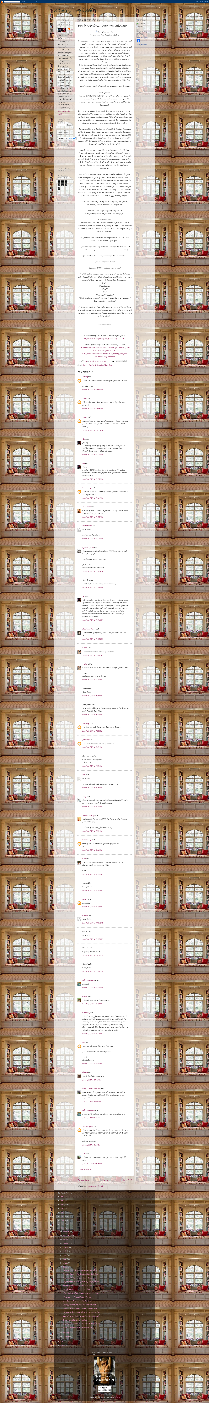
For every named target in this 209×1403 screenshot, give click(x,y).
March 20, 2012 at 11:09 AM (92, 479)
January (66, 1337)
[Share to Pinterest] (125, 361)
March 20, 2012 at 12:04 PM (92, 620)
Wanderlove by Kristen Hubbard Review (77, 1297)
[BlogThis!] (119, 361)
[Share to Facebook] (123, 361)
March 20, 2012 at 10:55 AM (92, 409)
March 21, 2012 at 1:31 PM (92, 1004)
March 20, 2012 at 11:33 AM (92, 588)
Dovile (84, 996)
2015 (63, 1216)
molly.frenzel (87, 526)
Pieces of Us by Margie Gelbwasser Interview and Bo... (82, 1312)
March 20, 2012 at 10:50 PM (92, 923)
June (65, 1255)
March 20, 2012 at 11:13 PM (92, 972)
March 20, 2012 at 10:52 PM (92, 939)
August (65, 1247)
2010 (63, 1345)
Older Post (126, 1180)
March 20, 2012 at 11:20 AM (92, 517)
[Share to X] (121, 361)
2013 (63, 1224)
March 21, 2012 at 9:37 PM (92, 1034)
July (65, 1251)
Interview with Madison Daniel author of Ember (80, 1309)
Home (105, 1180)
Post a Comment (85, 1170)
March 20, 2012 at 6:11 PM (92, 850)
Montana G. (86, 488)
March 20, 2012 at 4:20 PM (92, 766)
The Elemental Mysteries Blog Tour (75, 1320)
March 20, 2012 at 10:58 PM (92, 955)
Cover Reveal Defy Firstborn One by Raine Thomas (80, 1270)
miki (83, 775)
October (66, 1240)
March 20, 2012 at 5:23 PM (92, 807)
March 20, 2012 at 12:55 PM (92, 639)
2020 (63, 1197)
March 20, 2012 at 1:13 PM (92, 680)
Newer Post (83, 1180)
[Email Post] (112, 361)
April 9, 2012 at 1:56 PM (91, 1145)
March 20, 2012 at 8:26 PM (92, 891)
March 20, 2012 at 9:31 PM (92, 907)
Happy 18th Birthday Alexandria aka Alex (77, 1328)
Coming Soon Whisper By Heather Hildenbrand (79, 1305)
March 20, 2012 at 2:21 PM (92, 715)
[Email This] (117, 361)
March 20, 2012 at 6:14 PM (92, 874)
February (66, 1333)
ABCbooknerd (87, 1127)
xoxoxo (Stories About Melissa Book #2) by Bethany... (82, 1324)
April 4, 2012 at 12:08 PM (91, 1102)
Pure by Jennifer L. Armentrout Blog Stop (97, 365)
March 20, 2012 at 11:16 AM (92, 498)
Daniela (85, 916)
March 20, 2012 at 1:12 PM (92, 655)
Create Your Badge (142, 44)
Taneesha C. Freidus (142, 37)
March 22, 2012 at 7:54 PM (92, 1064)
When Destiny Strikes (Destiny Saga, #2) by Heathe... (81, 1293)
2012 (63, 1228)
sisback (85, 377)
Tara (84, 859)
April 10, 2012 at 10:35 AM (92, 1164)
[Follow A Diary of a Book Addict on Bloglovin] (67, 139)
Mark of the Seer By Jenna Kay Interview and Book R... (82, 1316)
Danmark (85, 1013)
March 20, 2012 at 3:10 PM (92, 747)
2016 (63, 1213)
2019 (63, 1201)
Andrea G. (86, 724)
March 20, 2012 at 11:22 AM (92, 539)
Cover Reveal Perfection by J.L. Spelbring (77, 1301)
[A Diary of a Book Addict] (104, 1385)
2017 (63, 1208)
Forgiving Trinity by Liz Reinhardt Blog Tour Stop (80, 1274)
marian (84, 899)
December (66, 1232)
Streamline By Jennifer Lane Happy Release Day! (80, 1278)
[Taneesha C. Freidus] (138, 42)
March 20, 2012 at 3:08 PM (92, 731)
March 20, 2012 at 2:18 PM (92, 696)
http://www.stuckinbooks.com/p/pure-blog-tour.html (104, 338)
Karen (84, 398)
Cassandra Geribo (88, 629)
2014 (63, 1220)
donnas (85, 1072)
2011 (63, 1341)
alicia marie (86, 507)
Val (83, 1043)
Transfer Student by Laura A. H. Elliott (76, 1289)
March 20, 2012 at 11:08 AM (92, 455)
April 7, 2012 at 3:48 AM (91, 1118)
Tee (83, 439)
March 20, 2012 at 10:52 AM (92, 390)
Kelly (84, 797)
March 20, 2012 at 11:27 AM (92, 571)
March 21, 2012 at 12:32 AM (92, 988)
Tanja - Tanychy (88, 815)
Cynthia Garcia (88, 547)
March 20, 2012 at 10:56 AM (92, 430)
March (65, 1267)
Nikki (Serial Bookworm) (91, 1089)
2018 (63, 1205)
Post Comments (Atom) (95, 1186)
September (66, 1243)
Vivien (84, 648)
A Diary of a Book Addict (75, 10)
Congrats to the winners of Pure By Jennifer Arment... (81, 1282)
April (65, 1263)
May (65, 1259)
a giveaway (105, 324)
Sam (83, 1154)
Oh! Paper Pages (88, 980)
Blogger (117, 1397)
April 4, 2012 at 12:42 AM (91, 1080)
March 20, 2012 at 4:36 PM (92, 788)
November (67, 1236)
